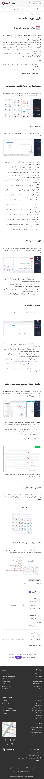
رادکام (40, 14)
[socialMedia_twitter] (13, 740)
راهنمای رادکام (33, 14)
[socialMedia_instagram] (9, 740)
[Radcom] (14, 3)
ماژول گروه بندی (26, 361)
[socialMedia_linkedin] (11, 744)
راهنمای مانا (24, 14)
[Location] (9, 737)
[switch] (29, 3)
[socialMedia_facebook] (5, 740)
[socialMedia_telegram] (7, 744)
